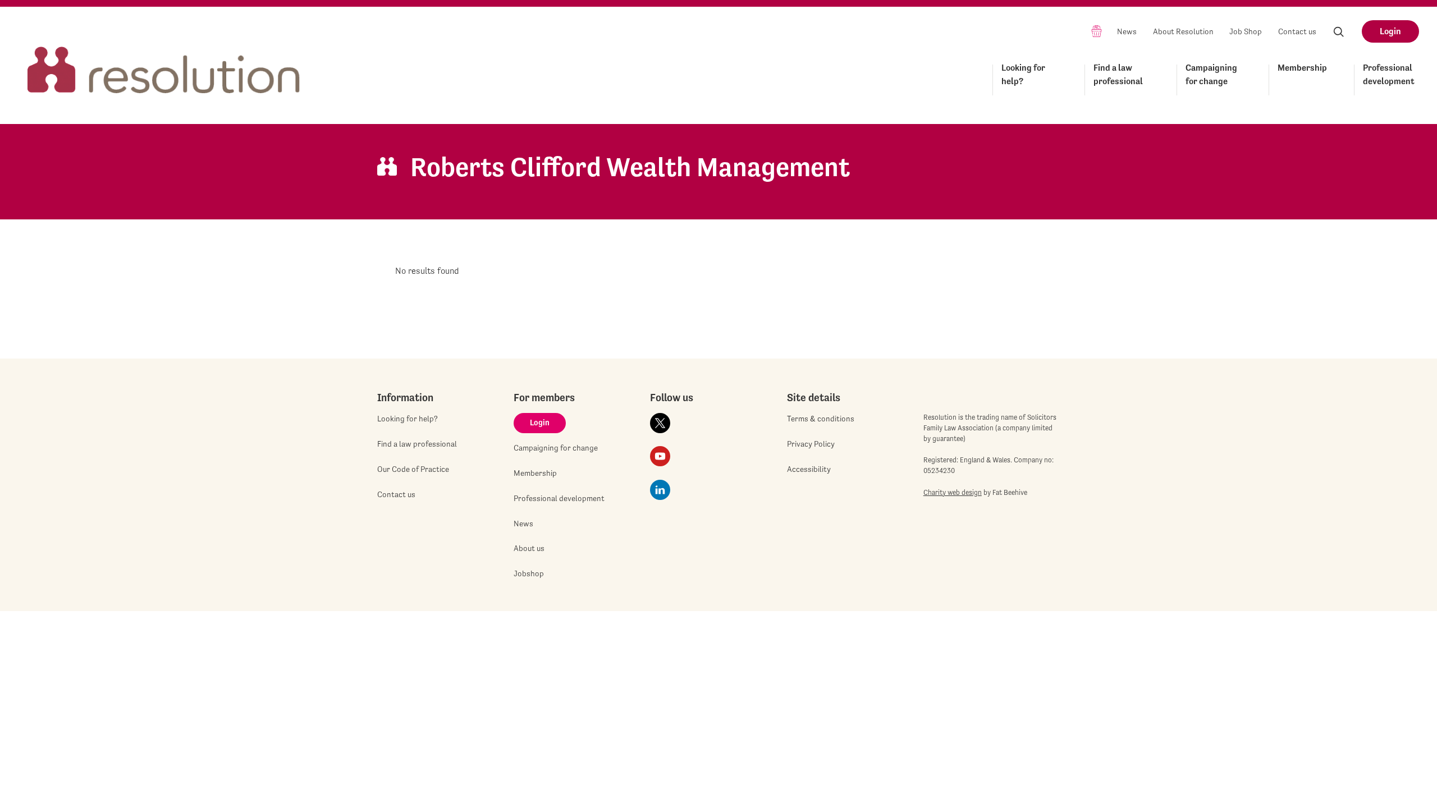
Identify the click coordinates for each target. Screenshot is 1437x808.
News (1127, 31)
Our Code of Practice (413, 469)
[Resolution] (164, 59)
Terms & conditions (820, 418)
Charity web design (952, 492)
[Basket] (1096, 30)
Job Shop (1245, 31)
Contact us (1297, 31)
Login (1390, 31)
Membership (1302, 67)
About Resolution (1183, 31)
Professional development (1389, 74)
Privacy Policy (811, 443)
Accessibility (809, 469)
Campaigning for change (1211, 74)
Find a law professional (1118, 74)
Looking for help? (1023, 74)
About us (529, 548)
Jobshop (529, 573)
